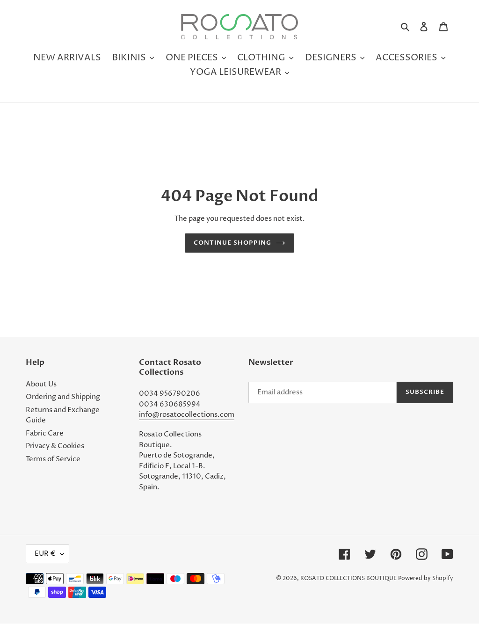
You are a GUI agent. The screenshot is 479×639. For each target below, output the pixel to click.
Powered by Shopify (425, 578)
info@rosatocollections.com (186, 415)
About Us (41, 384)
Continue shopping (233, 243)
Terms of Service (53, 459)
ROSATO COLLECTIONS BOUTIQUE (348, 578)
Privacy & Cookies (55, 446)
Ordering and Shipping (63, 397)
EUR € (45, 554)
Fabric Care (45, 433)
